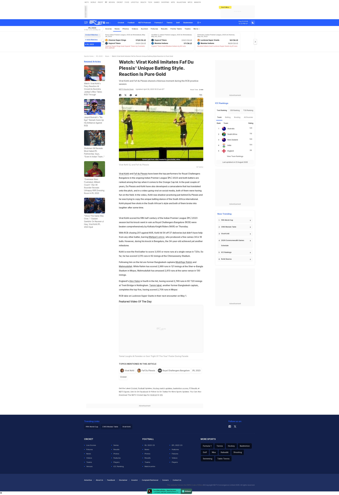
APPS (173, 2)
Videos (135, 29)
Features (117, 458)
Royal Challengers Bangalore (176, 370)
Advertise (88, 480)
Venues (89, 466)
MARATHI (197, 2)
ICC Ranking (118, 466)
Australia (231, 129)
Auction (144, 29)
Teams (89, 462)
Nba (214, 452)
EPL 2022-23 (177, 445)
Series (116, 445)
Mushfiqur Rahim (184, 262)
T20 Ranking (248, 110)
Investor (134, 480)
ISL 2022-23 (150, 445)
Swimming (207, 458)
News (117, 29)
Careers (165, 480)
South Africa (232, 134)
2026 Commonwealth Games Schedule (232, 243)
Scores (108, 29)
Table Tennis (223, 458)
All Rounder (248, 117)
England (231, 151)
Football (131, 22)
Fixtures (154, 29)
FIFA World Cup (227, 220)
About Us (99, 480)
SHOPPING (165, 2)
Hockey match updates (162, 388)
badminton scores (180, 388)
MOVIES (112, 2)
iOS (161, 395)
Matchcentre (150, 466)
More (196, 29)
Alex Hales (134, 281)
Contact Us (177, 480)
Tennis (169, 22)
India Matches (92, 40)
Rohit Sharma (226, 259)
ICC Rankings (226, 252)
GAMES (156, 2)
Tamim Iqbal (155, 285)
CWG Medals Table (228, 227)
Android (153, 395)
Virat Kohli (124, 173)
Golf (178, 22)
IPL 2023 (92, 28)
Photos (126, 29)
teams (188, 29)
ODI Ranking (235, 110)
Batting (228, 117)
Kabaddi (224, 452)
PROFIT (100, 2)
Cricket (121, 22)
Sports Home (88, 56)
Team (219, 117)
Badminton (188, 22)
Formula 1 (159, 22)
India (229, 145)
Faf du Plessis (140, 173)
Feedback (111, 480)
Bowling (237, 117)
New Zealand (233, 140)
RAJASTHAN (181, 2)
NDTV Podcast (144, 22)
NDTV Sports (124, 392)
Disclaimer (123, 480)
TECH (150, 2)
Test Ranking (222, 110)
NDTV (87, 2)
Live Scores (91, 445)
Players (116, 462)
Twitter (165, 392)
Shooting (237, 452)
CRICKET (120, 2)
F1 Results (193, 388)
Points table (176, 29)
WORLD (93, 2)
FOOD (127, 2)
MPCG (190, 2)
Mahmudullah (125, 266)
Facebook (144, 392)
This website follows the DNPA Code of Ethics (185, 485)
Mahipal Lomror (156, 237)
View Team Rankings (235, 156)
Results (164, 29)
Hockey (231, 446)
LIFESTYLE (135, 2)
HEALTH (143, 2)
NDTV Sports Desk (126, 89)
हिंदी (106, 2)
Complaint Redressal (150, 480)
